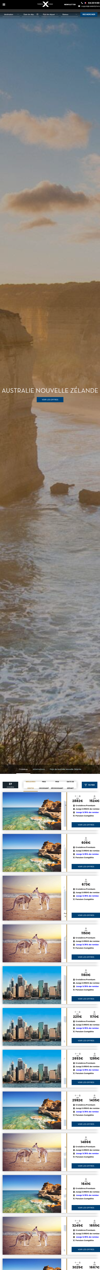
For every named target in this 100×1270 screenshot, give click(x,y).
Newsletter (70, 4)
